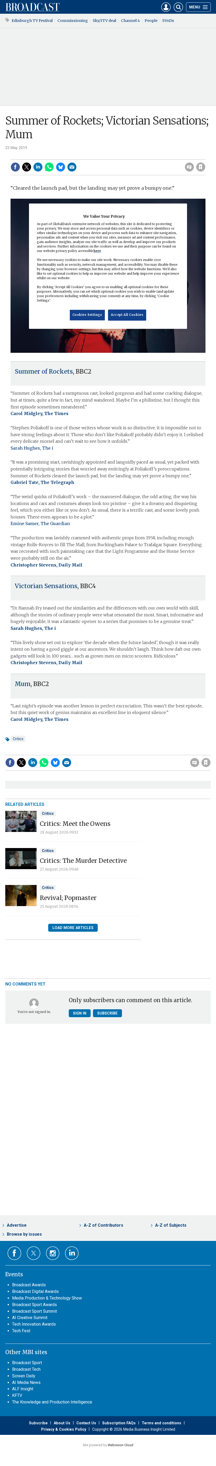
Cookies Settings (87, 315)
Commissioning (72, 20)
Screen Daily (23, 1375)
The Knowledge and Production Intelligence (52, 1402)
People (151, 20)
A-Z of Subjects (170, 1225)
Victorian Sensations (46, 586)
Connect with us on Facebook (14, 1253)
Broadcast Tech (26, 1369)
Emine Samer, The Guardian (40, 523)
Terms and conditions (161, 1423)
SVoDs (168, 20)
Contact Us (86, 1423)
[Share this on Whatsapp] (49, 167)
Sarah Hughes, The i (32, 448)
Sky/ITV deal (104, 20)
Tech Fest (21, 1330)
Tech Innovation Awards (34, 1324)
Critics (18, 739)
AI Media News (26, 1382)
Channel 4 (130, 20)
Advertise (17, 1225)
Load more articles (73, 928)
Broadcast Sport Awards (34, 1304)
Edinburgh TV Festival (32, 20)
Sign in (133, 156)
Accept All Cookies (127, 315)
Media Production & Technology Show (47, 1298)
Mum (23, 684)
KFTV (17, 1395)
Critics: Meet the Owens (75, 823)
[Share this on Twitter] (26, 167)
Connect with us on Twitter (34, 1253)
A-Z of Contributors (103, 1225)
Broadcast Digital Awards (35, 1291)
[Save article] (200, 167)
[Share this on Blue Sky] (60, 167)
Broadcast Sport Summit (34, 1311)
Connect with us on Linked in (72, 1253)
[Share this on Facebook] (15, 167)
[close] (204, 156)
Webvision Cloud (120, 1445)
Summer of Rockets (44, 371)
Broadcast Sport (27, 1362)
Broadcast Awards (29, 1284)
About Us (62, 1423)
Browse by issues (24, 1234)
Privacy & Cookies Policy (63, 1429)
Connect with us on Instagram (53, 1253)
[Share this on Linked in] (38, 167)
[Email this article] (72, 167)
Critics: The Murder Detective (83, 860)
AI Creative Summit (29, 1317)
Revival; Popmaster (68, 898)
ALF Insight (22, 1388)
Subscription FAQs (119, 1423)
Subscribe (107, 1013)
